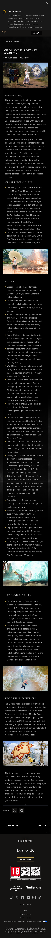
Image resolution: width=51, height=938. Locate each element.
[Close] (47, 3)
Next (41, 826)
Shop (36, 33)
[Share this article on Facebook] (21, 810)
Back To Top (25, 841)
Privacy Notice (25, 914)
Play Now (25, 859)
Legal (26, 910)
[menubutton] (46, 33)
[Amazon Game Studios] (16, 888)
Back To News (12, 41)
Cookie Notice (25, 918)
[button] (25, 75)
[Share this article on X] (14, 810)
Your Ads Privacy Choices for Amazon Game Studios (23, 922)
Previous (13, 826)
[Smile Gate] (33, 888)
